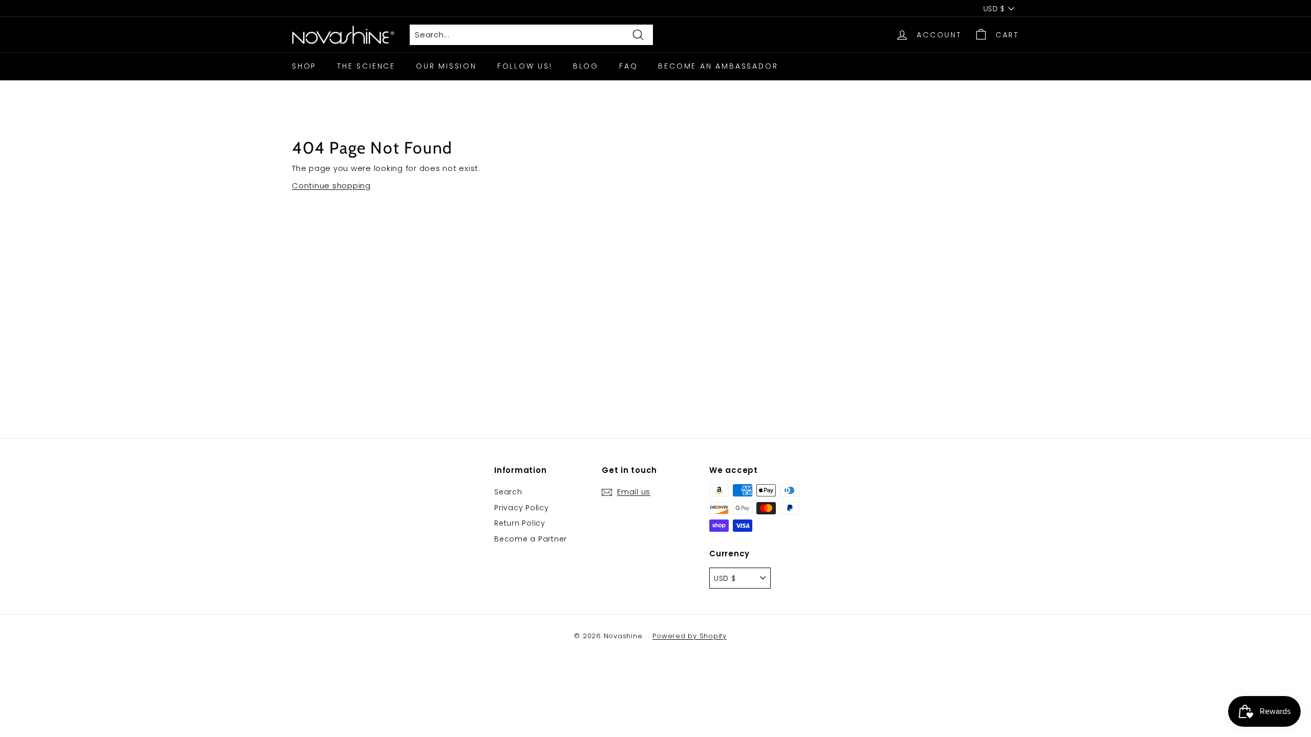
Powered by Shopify (689, 636)
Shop (304, 66)
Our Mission (446, 66)
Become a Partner (530, 539)
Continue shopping (331, 185)
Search (508, 492)
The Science (366, 66)
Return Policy (519, 523)
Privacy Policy (521, 508)
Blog (586, 66)
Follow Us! (525, 66)
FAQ (628, 66)
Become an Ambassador (718, 66)
